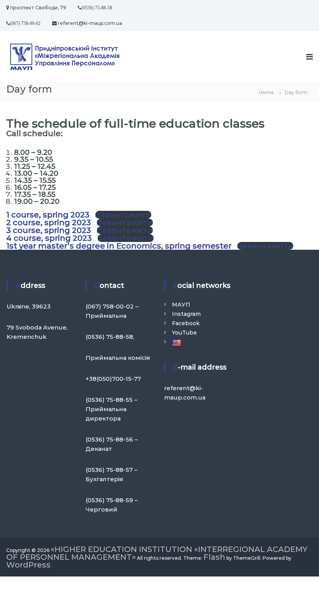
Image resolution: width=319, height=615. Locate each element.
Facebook (186, 323)
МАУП (181, 304)
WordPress (28, 564)
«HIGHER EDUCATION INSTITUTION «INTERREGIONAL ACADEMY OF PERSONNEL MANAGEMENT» (156, 553)
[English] (177, 343)
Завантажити (123, 215)
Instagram (186, 313)
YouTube (184, 332)
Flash (214, 557)
